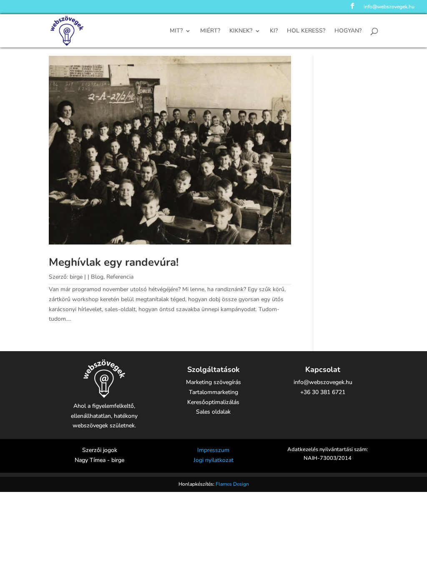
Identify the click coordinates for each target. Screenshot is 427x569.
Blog (97, 277)
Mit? (176, 31)
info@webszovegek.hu (389, 7)
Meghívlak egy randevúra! (113, 262)
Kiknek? (240, 31)
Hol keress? (306, 31)
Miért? (210, 31)
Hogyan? (348, 31)
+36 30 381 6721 (322, 392)
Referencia (119, 277)
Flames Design (232, 484)
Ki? (274, 31)
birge (76, 277)
